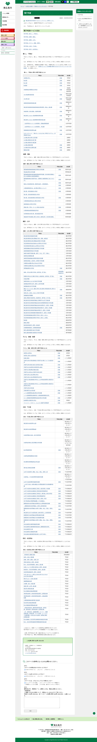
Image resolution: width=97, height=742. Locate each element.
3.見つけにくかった (50, 676)
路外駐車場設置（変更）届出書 (32, 325)
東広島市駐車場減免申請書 (30, 236)
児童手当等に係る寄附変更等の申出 (33, 377)
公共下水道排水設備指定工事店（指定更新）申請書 (37, 488)
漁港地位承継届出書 (29, 255)
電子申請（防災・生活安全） (31, 49)
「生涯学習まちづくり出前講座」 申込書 (34, 126)
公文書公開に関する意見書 (30, 137)
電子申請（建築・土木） (30, 40)
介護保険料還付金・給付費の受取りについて (35, 188)
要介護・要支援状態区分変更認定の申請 (34, 197)
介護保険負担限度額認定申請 (31, 210)
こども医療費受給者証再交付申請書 (33, 393)
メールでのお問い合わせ (30, 653)
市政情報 (4, 21)
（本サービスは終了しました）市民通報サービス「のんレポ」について (85, 25)
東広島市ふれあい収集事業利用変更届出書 (34, 119)
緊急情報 (6, 30)
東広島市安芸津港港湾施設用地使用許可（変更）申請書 (38, 307)
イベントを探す (4, 38)
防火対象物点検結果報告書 (30, 591)
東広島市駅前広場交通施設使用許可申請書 (34, 241)
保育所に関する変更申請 (30, 355)
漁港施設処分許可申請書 (30, 286)
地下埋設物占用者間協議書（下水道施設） (34, 501)
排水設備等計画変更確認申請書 (32, 524)
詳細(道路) (61, 271)
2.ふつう (40, 669)
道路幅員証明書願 (28, 295)
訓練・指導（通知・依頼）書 (31, 559)
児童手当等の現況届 (29, 388)
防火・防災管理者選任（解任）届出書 (33, 564)
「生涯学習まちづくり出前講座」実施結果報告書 (36, 123)
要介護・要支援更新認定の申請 (32, 194)
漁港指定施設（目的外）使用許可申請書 (34, 260)
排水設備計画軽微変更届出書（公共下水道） (35, 534)
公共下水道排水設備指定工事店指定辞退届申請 (36, 491)
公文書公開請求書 (28, 145)
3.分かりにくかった (50, 669)
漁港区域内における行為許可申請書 (33, 281)
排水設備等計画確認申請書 (30, 531)
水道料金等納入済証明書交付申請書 (33, 442)
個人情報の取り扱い (38, 719)
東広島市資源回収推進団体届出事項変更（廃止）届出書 (38, 107)
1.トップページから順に (32, 682)
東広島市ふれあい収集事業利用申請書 (33, 115)
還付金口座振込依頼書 (29, 467)
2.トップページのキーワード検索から (50, 682)
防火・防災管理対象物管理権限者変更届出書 (35, 622)
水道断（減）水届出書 (29, 583)
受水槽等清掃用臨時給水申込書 (32, 461)
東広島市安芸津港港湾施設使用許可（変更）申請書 (37, 310)
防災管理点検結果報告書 (30, 602)
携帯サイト (61, 719)
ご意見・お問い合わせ (6, 47)
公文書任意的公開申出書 (30, 147)
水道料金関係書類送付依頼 (30, 456)
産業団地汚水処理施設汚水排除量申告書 (34, 517)
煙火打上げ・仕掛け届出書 (30, 578)
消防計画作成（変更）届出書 (31, 562)
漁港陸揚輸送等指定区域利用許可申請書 (34, 248)
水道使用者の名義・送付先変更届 (32, 435)
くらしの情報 (5, 13)
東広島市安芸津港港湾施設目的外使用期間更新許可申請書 (38, 302)
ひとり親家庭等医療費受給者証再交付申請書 (35, 398)
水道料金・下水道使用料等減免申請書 (33, 476)
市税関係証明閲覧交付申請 (30, 89)
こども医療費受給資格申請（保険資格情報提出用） (37, 395)
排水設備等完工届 (28, 529)
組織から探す (4, 44)
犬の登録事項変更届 (29, 94)
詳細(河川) (61, 273)
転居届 (25, 85)
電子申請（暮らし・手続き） (31, 33)
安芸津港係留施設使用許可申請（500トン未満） (36, 317)
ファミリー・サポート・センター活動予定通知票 (36, 402)
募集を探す (3, 41)
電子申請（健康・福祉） (30, 36)
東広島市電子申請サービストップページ (36, 20)
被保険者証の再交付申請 (30, 204)
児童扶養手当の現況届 (29, 390)
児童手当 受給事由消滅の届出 (31, 369)
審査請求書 (26, 150)
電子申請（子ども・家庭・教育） (32, 43)
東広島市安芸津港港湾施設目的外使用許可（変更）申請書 (38, 305)
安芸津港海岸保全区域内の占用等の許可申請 (35, 243)
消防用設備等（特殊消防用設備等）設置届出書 (36, 593)
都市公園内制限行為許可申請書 (32, 330)
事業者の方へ (5, 17)
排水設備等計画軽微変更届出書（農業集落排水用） (37, 526)
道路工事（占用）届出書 (30, 586)
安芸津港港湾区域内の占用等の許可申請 (34, 246)
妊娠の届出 (26, 358)
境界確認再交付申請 (29, 268)
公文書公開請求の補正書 (30, 142)
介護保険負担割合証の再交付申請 (32, 200)
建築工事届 (26, 322)
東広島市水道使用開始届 (30, 429)
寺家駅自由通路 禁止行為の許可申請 (33, 263)
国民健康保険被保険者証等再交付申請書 (34, 169)
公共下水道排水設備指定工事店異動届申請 (34, 496)
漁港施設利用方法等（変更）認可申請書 (34, 283)
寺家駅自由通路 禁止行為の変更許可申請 (34, 265)
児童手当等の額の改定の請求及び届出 (33, 364)
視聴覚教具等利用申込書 (30, 130)
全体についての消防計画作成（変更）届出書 (35, 567)
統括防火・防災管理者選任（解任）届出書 (34, 569)
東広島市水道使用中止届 (30, 423)
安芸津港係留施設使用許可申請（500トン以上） (36, 315)
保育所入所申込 (28, 353)
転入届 (25, 83)
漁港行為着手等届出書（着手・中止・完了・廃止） (37, 253)
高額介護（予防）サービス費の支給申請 (34, 207)
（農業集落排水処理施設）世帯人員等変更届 (35, 506)
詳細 (61, 78)
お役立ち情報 (29, 6)
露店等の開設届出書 (29, 588)
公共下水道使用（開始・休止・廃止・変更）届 (36, 471)
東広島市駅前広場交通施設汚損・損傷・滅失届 (36, 238)
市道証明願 (26, 278)
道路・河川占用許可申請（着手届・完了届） (35, 272)
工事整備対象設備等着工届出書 (32, 600)
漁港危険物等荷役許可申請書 (31, 250)
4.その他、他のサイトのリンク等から (50, 684)
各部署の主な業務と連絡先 (56, 734)
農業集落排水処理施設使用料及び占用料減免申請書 (37, 503)
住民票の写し (27, 78)
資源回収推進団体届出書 (30, 103)
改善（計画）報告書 (29, 557)
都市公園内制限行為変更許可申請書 (33, 332)
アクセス (3, 50)
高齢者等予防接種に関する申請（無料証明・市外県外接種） (39, 216)
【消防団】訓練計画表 (29, 554)
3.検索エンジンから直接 (32, 684)
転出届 (25, 80)
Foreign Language (30, 1)
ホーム (22, 6)
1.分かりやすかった (31, 669)
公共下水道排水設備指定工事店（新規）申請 (35, 498)
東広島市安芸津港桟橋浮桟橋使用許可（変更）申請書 (37, 312)
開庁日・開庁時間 (5, 52)
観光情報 (4, 24)
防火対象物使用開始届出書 (30, 605)
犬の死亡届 (26, 98)
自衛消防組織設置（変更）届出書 (32, 572)
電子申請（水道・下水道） (30, 46)
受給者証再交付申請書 (29, 172)
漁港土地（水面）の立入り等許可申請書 (34, 293)
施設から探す (4, 35)
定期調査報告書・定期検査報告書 (32, 327)
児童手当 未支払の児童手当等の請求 (33, 372)
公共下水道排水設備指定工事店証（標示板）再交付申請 (38, 493)
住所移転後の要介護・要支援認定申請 (33, 213)
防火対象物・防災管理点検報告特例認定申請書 (36, 619)
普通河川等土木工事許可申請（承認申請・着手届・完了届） (39, 276)
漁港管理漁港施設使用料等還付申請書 (33, 258)
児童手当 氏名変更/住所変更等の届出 (33, 367)
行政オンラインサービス (40, 6)
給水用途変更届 (28, 450)
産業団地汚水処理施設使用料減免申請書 (34, 515)
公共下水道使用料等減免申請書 (32, 482)
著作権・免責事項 (50, 719)
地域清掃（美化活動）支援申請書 (32, 111)
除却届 (25, 320)
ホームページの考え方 (24, 719)
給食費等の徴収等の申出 (30, 400)
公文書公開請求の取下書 (30, 140)
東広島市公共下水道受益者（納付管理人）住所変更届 (37, 512)
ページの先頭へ (94, 713)
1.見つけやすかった (31, 676)
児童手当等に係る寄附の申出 (31, 374)
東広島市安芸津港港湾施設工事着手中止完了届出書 (37, 300)
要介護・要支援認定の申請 (30, 191)
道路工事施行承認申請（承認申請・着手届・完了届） (37, 297)
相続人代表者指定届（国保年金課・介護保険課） (36, 184)
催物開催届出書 (28, 581)
